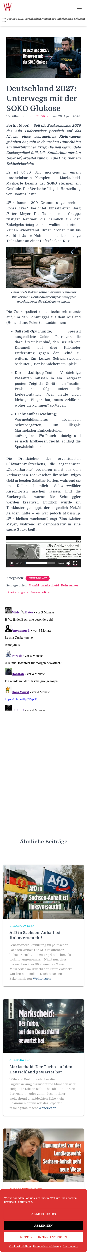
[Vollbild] (75, 563)
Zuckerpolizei (40, 592)
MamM (34, 585)
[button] (43, 551)
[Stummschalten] (68, 563)
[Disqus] (43, 658)
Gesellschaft (38, 578)
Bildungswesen (22, 925)
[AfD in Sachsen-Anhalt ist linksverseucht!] (43, 891)
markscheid (50, 585)
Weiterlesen (42, 978)
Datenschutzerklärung (47, 1246)
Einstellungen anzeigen (43, 1237)
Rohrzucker (69, 585)
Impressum (70, 1246)
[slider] (40, 563)
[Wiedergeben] (12, 563)
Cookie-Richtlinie (20, 1246)
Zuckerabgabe (17, 592)
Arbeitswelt (20, 1059)
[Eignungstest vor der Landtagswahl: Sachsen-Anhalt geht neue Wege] (43, 1155)
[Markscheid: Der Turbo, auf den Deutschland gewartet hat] (43, 1025)
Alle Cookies (43, 1214)
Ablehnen (43, 1226)
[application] (43, 551)
